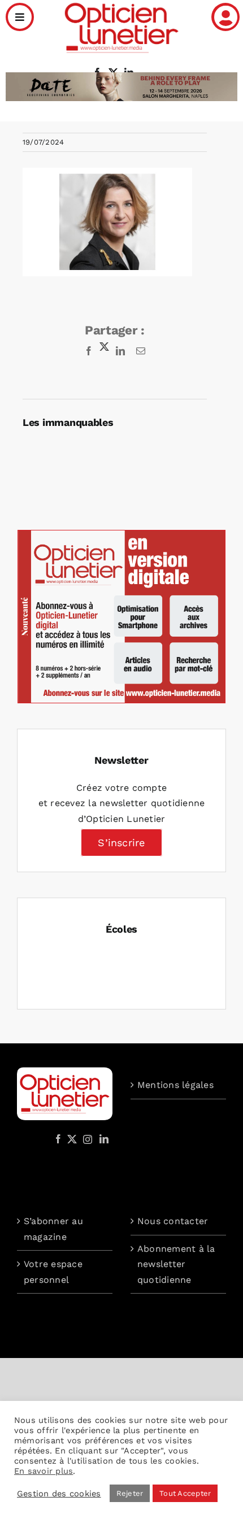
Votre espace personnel (53, 1272)
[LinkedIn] (104, 1138)
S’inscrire (121, 842)
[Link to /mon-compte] (225, 17)
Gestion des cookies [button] (59, 1493)
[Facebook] (58, 1138)
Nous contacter (172, 1221)
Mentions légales (175, 1085)
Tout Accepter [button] (185, 1493)
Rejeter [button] (130, 1493)
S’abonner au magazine (53, 1229)
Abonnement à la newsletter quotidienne (176, 1264)
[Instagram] (85, 1138)
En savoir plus (43, 1471)
